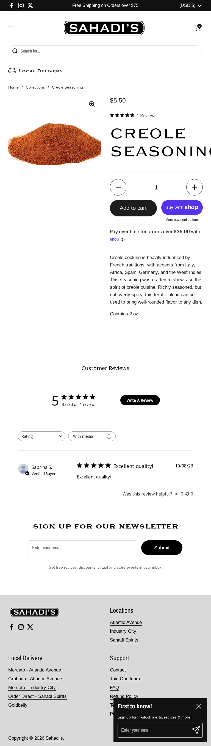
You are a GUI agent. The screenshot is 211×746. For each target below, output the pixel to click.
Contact (118, 670)
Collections (35, 87)
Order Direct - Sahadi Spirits (37, 696)
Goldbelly (17, 705)
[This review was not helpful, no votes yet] (187, 494)
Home (13, 87)
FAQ (114, 687)
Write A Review (140, 400)
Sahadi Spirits (124, 640)
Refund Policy (124, 696)
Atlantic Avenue (126, 622)
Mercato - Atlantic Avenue (34, 670)
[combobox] (41, 436)
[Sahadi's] (104, 28)
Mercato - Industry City (32, 687)
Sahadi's (54, 738)
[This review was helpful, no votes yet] (177, 494)
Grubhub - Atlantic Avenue (35, 678)
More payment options (182, 220)
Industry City (123, 631)
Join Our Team (125, 678)
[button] (197, 28)
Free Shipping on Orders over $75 (105, 5)
